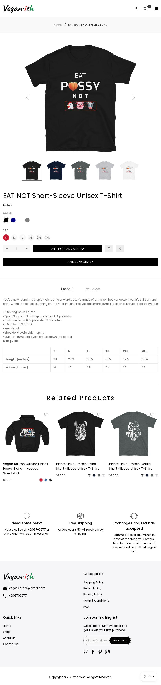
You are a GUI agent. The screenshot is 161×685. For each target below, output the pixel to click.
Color (8, 213)
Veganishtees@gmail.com (27, 588)
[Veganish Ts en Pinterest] (100, 652)
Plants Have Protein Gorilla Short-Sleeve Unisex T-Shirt (130, 466)
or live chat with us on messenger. (26, 534)
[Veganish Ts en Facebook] (93, 652)
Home (58, 25)
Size (5, 230)
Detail (67, 289)
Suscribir (120, 640)
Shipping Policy (93, 582)
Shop (6, 632)
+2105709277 (37, 530)
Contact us (10, 644)
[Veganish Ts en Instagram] (107, 652)
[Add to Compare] (120, 248)
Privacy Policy (92, 594)
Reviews (92, 289)
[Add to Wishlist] (109, 248)
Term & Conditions (96, 600)
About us (9, 638)
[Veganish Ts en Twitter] (85, 652)
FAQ (86, 607)
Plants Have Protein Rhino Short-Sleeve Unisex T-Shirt (77, 466)
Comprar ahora (80, 262)
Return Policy (92, 588)
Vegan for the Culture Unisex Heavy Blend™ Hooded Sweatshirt (25, 468)
